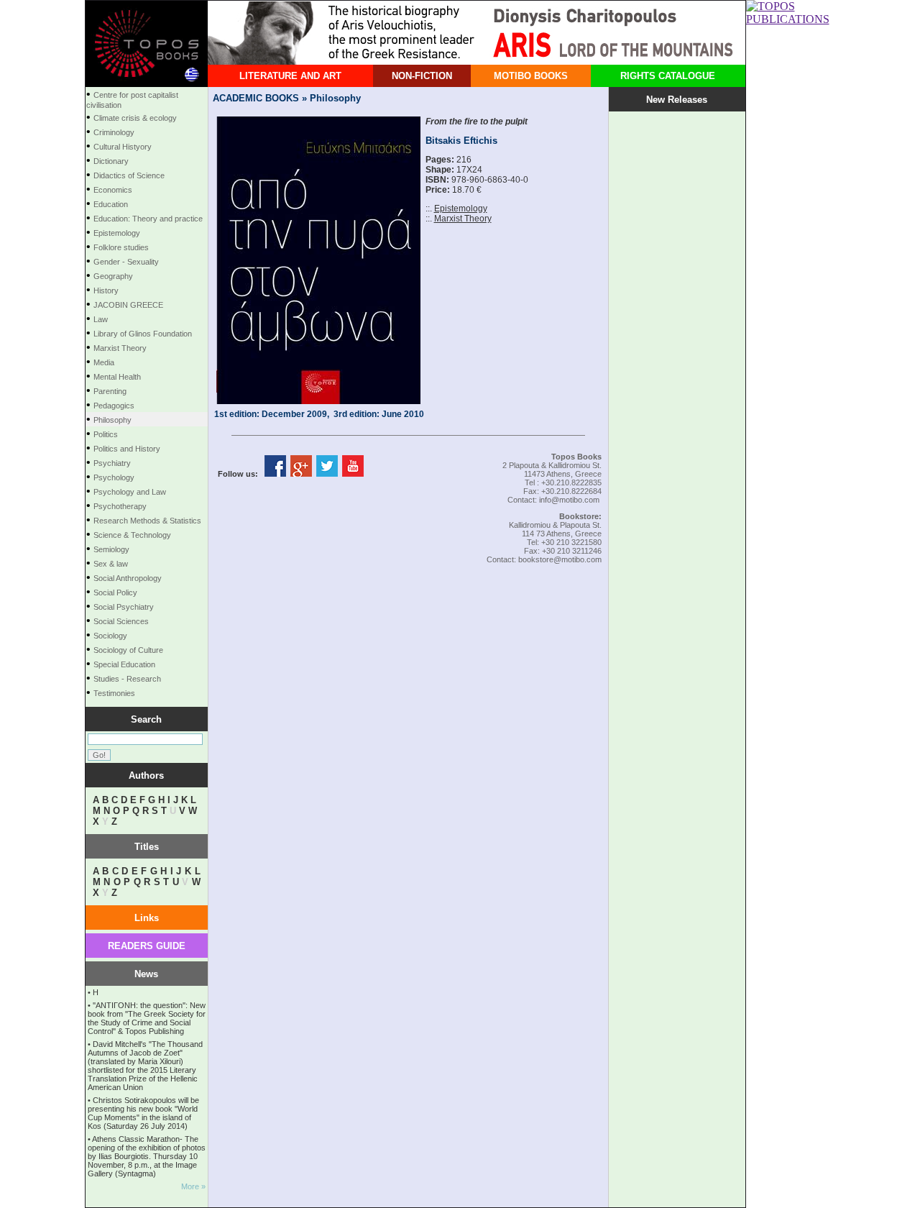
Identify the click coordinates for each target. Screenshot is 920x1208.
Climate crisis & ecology (135, 118)
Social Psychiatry (123, 607)
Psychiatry (112, 463)
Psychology (113, 477)
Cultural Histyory (122, 146)
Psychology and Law (129, 492)
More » (193, 1186)
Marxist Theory (120, 348)
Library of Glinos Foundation (142, 333)
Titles (146, 846)
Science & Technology (132, 535)
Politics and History (126, 448)
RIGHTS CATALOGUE (667, 75)
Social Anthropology (127, 578)
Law (100, 319)
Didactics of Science (129, 175)
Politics (105, 434)
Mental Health (117, 376)
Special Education (124, 664)
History (106, 290)
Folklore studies (121, 247)
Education (110, 204)
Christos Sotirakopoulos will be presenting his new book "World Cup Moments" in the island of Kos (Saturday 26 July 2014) (143, 1113)
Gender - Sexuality (126, 261)
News (146, 974)
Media (103, 362)
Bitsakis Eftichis (461, 140)
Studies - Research (127, 678)
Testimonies (114, 693)
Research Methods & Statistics (147, 520)
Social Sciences (121, 621)
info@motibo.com (569, 499)
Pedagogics (113, 405)
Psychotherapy (120, 506)
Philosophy (112, 420)
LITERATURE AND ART (290, 75)
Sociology (110, 635)
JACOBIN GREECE (128, 305)
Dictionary (111, 161)
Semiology (111, 549)
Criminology (113, 132)
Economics (112, 190)
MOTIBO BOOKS (531, 75)
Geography (113, 276)
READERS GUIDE (146, 946)
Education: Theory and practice (148, 218)
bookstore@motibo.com (560, 559)
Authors (146, 775)
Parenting (109, 391)
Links (146, 917)
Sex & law (110, 563)
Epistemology (116, 233)
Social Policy (115, 592)
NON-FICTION (422, 75)
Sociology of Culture (128, 650)
